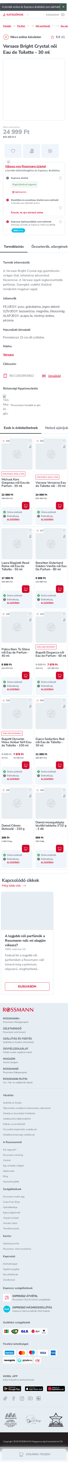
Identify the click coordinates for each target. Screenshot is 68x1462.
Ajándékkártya (10, 1207)
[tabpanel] (34, 336)
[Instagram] (22, 1398)
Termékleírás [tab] (14, 246)
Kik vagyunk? (9, 1149)
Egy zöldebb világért (13, 1165)
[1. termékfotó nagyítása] (34, 89)
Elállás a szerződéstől (14, 1124)
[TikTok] (5, 1398)
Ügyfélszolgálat (11, 1269)
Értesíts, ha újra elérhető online (27, 212)
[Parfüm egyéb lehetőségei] (28, 25)
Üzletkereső (9, 1279)
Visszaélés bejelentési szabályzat (20, 1129)
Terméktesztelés (11, 1228)
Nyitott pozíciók (11, 1243)
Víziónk (7, 1160)
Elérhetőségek (10, 1263)
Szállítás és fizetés (12, 1102)
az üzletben (13, 519)
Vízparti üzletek (11, 1217)
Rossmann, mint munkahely (17, 1248)
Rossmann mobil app (14, 1196)
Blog (5, 1176)
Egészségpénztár (11, 1212)
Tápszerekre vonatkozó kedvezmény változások (27, 1108)
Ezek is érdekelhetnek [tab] (21, 428)
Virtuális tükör (10, 1223)
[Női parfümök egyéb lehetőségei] (53, 25)
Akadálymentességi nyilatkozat (19, 1134)
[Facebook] (13, 1398)
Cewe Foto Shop (11, 1201)
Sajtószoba (8, 1170)
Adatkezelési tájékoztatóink (17, 1118)
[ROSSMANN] (18, 1010)
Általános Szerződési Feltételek (19, 1113)
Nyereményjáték (11, 1181)
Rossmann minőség (13, 1155)
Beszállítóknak (10, 1274)
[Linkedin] (38, 1398)
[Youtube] (30, 1398)
